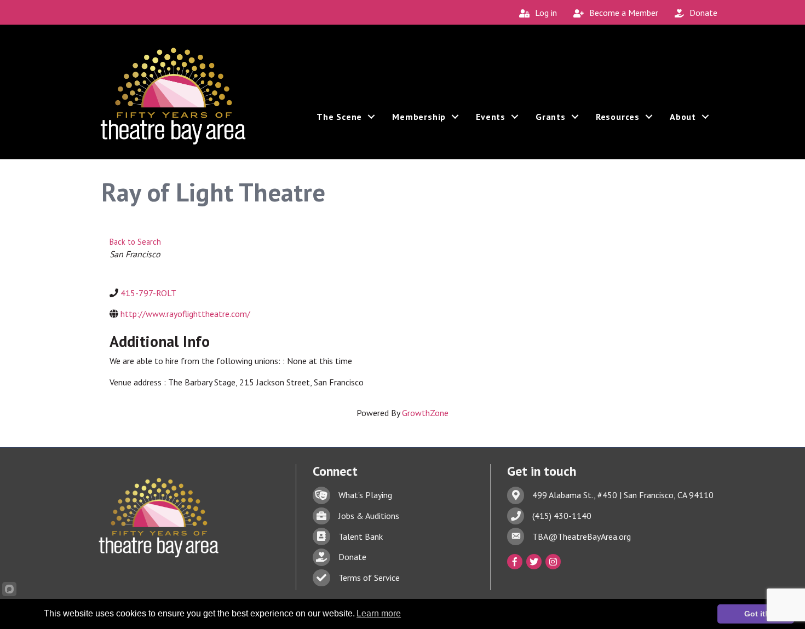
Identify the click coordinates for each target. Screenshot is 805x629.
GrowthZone (425, 412)
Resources (618, 116)
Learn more (379, 613)
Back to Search (135, 241)
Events (490, 116)
